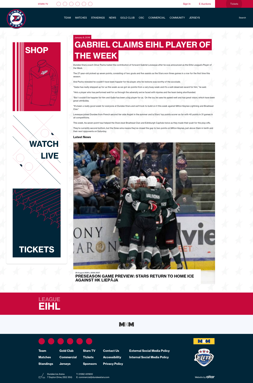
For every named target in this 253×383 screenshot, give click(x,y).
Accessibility (112, 357)
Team (67, 17)
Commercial (156, 17)
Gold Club (127, 17)
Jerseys (194, 17)
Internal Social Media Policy (149, 357)
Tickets (88, 357)
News (112, 17)
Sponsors (90, 364)
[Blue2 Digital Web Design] (210, 377)
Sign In (187, 3)
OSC (141, 17)
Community (177, 17)
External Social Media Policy (149, 351)
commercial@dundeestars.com (94, 377)
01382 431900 (85, 374)
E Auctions (205, 3)
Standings (98, 17)
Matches (81, 17)
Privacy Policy (113, 364)
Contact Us (111, 351)
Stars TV (43, 4)
